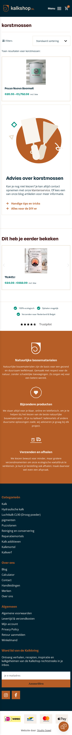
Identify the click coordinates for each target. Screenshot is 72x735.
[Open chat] (64, 727)
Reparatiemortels (13, 536)
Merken (6, 591)
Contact (7, 580)
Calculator (8, 574)
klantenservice (41, 190)
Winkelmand (9, 640)
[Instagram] (6, 695)
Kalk (4, 504)
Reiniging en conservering (18, 530)
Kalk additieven (11, 541)
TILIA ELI (10, 277)
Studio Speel (44, 730)
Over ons (7, 596)
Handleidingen (11, 585)
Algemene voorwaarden (17, 613)
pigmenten (8, 520)
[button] (4, 265)
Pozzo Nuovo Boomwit (19, 88)
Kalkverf (7, 552)
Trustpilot (45, 324)
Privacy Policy (10, 629)
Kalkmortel (8, 547)
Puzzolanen (9, 525)
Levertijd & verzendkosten (18, 618)
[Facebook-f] (16, 695)
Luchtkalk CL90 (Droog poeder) (21, 514)
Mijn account (10, 624)
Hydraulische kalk (13, 509)
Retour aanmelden (13, 634)
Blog (4, 569)
